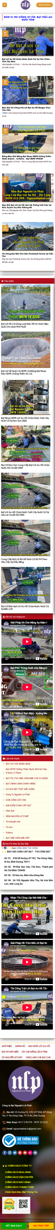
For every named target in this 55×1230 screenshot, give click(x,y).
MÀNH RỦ (20, 1046)
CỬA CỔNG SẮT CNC (16, 800)
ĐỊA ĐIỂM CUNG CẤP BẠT (18, 805)
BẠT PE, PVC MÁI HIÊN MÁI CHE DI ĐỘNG (27, 778)
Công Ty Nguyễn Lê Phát (18, 794)
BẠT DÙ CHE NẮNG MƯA (18, 763)
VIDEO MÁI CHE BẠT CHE (38, 1057)
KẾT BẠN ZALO (14, 1225)
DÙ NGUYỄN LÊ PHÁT (12, 1057)
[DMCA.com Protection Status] (9, 1204)
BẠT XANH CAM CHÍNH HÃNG (21, 783)
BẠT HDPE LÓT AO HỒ (39, 1046)
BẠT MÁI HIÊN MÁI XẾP (18, 838)
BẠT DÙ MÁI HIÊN (10, 1051)
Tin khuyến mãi (13, 821)
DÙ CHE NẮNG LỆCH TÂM (34, 1051)
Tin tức (9, 827)
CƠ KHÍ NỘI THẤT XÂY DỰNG (20, 789)
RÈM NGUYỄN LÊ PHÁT (17, 816)
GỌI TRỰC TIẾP (41, 1225)
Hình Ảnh (10, 810)
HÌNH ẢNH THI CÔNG (27, 848)
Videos (9, 832)
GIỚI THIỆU (7, 1046)
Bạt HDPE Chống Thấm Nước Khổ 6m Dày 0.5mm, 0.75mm (26, 771)
